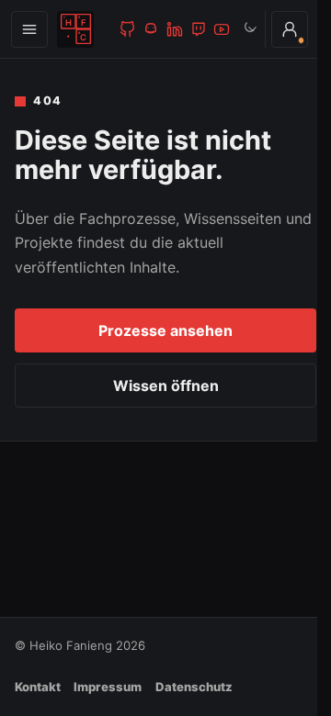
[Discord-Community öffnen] (151, 29)
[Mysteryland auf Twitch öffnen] (198, 29)
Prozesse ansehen (165, 330)
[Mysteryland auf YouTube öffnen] (221, 29)
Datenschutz (194, 686)
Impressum (108, 686)
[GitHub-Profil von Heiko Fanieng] (128, 29)
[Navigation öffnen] (29, 29)
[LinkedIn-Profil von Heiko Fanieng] (175, 29)
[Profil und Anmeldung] (289, 29)
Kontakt (38, 686)
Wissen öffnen (166, 385)
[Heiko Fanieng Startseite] (76, 29)
